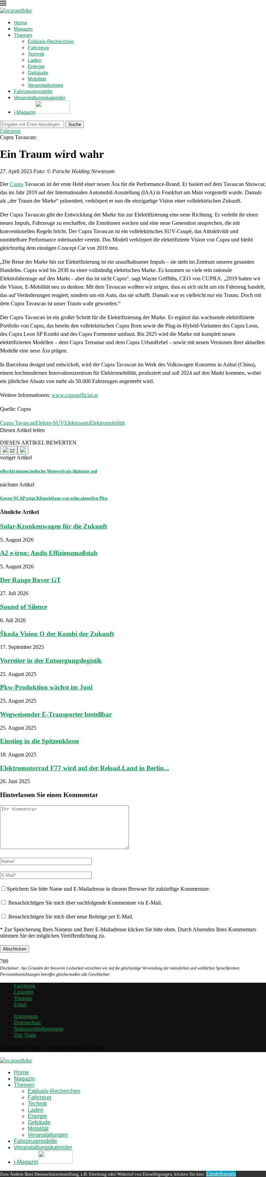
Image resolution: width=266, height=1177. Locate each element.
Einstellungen (221, 1174)
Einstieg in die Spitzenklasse (39, 741)
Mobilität (37, 79)
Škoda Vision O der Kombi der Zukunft (57, 633)
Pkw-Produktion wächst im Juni (46, 687)
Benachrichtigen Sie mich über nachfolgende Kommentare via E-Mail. (85, 903)
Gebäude (38, 72)
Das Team (25, 1035)
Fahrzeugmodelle (33, 91)
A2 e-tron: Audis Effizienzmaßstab (49, 553)
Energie (36, 66)
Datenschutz (27, 1022)
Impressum (26, 1016)
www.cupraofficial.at (75, 395)
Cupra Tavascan (17, 423)
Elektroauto (77, 423)
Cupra (16, 184)
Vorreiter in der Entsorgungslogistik (51, 660)
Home (20, 22)
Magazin (23, 29)
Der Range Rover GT (30, 580)
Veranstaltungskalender (39, 97)
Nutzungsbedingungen (38, 1029)
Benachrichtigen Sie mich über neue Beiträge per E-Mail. (70, 917)
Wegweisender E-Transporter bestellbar (56, 714)
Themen (23, 35)
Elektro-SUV (49, 423)
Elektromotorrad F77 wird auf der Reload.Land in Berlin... (84, 768)
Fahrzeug (38, 47)
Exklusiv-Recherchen (51, 41)
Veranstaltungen (45, 85)
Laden (35, 60)
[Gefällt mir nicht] (22, 450)
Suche (74, 124)
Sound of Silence (23, 606)
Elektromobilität (107, 423)
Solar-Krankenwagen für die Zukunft (53, 526)
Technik (36, 54)
